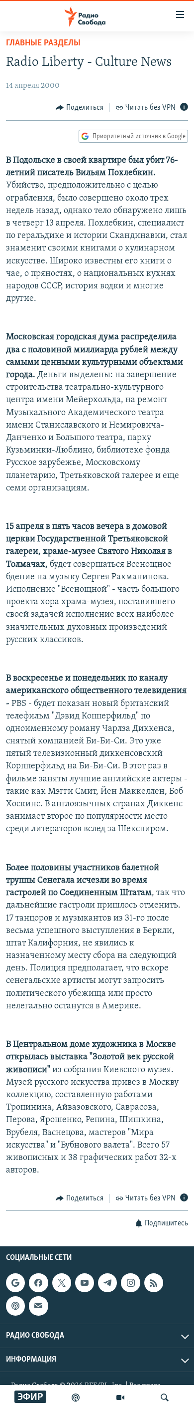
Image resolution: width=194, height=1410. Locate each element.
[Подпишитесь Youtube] (84, 1282)
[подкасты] (76, 1397)
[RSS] (153, 1282)
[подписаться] (38, 1305)
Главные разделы (43, 43)
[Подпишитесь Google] (15, 1282)
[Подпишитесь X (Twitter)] (61, 1282)
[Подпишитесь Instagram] (130, 1282)
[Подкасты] (15, 1305)
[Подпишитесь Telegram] (107, 1282)
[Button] (79, 107)
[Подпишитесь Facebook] (38, 1282)
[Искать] (165, 1397)
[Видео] (120, 1397)
